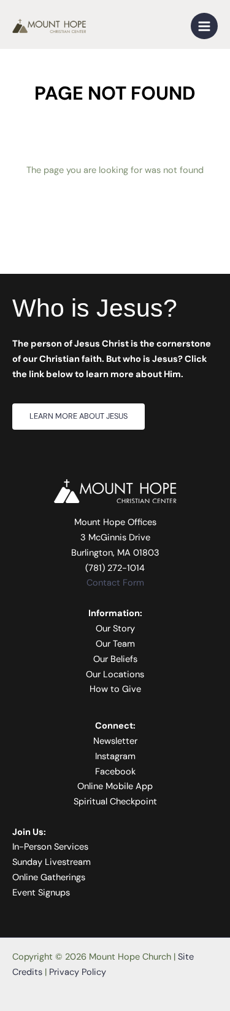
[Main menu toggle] (204, 26)
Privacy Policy (77, 972)
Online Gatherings (48, 877)
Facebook (115, 772)
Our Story (115, 628)
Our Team (115, 644)
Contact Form (115, 583)
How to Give (115, 689)
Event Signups (41, 893)
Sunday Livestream (51, 862)
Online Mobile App (115, 786)
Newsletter (115, 741)
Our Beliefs (115, 659)
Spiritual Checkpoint (115, 801)
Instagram (115, 756)
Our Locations (115, 674)
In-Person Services (50, 847)
